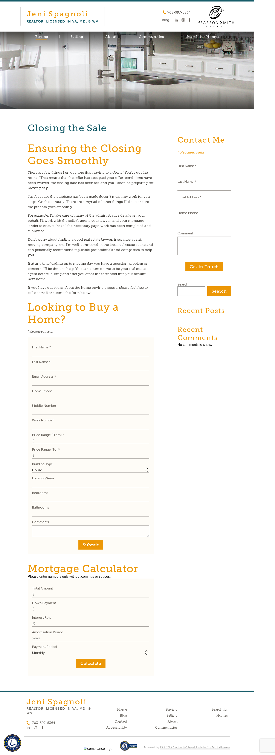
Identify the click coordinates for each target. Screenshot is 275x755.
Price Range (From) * (48, 435)
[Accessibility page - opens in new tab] (128, 748)
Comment (185, 233)
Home (122, 709)
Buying (42, 36)
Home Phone (42, 391)
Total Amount (42, 588)
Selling (76, 36)
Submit (91, 544)
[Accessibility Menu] (12, 742)
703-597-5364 (178, 12)
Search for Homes (202, 36)
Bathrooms (40, 507)
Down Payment (44, 603)
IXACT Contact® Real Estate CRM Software (195, 747)
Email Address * (44, 376)
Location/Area (43, 478)
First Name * (41, 347)
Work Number (43, 420)
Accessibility (116, 727)
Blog (123, 715)
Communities (151, 36)
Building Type (42, 464)
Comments (40, 522)
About (111, 36)
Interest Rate (41, 617)
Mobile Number (44, 405)
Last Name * (41, 362)
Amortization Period (47, 632)
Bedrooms (40, 493)
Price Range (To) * (46, 449)
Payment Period (44, 646)
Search (182, 284)
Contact (121, 721)
